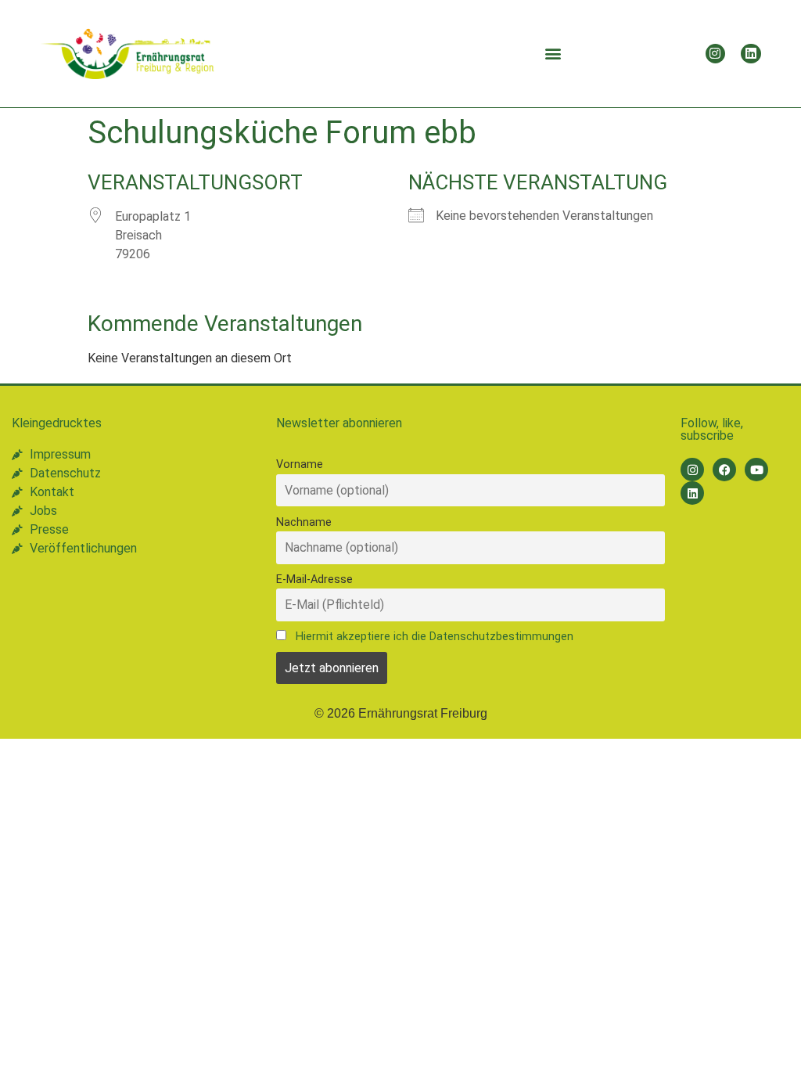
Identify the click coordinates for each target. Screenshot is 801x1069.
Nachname (304, 522)
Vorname (299, 464)
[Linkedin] (751, 54)
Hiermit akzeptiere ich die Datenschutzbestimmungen (434, 636)
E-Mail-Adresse (314, 579)
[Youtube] (756, 469)
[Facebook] (724, 469)
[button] (553, 54)
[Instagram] (716, 54)
